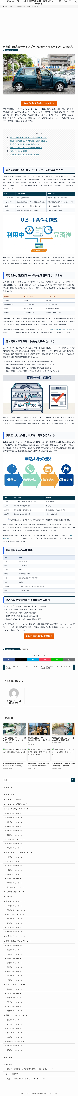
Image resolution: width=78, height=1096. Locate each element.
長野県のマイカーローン (14, 976)
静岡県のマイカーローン (14, 980)
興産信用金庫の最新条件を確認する (39, 636)
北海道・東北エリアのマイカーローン (20, 901)
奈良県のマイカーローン (14, 1006)
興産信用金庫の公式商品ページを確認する (39, 103)
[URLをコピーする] (69, 659)
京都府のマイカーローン (14, 989)
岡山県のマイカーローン (14, 818)
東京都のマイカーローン (11, 50)
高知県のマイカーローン (14, 843)
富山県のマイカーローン (14, 950)
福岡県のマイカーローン (14, 878)
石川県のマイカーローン (14, 967)
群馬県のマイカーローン (14, 1045)
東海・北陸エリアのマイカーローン (19, 941)
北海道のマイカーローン (14, 906)
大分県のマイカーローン (14, 861)
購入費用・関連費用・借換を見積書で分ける (26, 144)
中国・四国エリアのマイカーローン (19, 809)
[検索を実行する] (73, 780)
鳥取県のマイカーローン (14, 848)
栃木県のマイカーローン (14, 1037)
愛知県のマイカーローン (14, 958)
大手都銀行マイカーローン (15, 936)
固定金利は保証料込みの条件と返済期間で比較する (28, 141)
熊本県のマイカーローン (14, 874)
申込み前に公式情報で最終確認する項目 (24, 154)
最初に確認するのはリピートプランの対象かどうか (28, 137)
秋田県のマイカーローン (14, 927)
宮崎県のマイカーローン (14, 865)
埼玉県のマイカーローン (14, 1024)
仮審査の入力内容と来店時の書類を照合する (26, 147)
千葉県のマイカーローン (14, 1020)
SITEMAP (9, 1064)
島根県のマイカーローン (14, 822)
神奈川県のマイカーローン (15, 1041)
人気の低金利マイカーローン (16, 892)
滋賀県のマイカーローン (14, 1011)
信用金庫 (25, 649)
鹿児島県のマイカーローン (15, 887)
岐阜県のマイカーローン (14, 954)
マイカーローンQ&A (13, 799)
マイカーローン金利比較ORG (13, 702)
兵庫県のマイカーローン (14, 993)
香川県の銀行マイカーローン (16, 839)
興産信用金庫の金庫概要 (19, 151)
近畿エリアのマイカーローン (16, 984)
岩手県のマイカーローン (14, 919)
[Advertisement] (39, 23)
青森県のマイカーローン (14, 932)
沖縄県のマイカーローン (14, 870)
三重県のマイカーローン (14, 945)
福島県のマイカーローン (14, 923)
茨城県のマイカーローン (14, 1050)
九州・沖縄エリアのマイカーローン (19, 852)
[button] (9, 659)
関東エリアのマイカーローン (16, 1015)
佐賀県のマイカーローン (14, 857)
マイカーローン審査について (16, 804)
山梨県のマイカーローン (14, 1028)
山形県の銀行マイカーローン (16, 914)
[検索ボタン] (76, 2)
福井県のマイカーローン (14, 971)
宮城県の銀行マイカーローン (16, 910)
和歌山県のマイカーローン (15, 998)
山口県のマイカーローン (14, 813)
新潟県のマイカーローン (14, 963)
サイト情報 (10, 794)
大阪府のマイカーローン (14, 1002)
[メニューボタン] (2, 2)
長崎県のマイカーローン (14, 883)
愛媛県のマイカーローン (14, 835)
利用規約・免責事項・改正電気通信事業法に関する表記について (29, 1069)
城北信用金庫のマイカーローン (58, 329)
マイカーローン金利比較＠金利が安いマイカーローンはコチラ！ (39, 2)
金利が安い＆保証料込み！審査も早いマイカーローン (25, 1079)
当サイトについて (12, 1074)
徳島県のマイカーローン (14, 830)
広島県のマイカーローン (14, 826)
